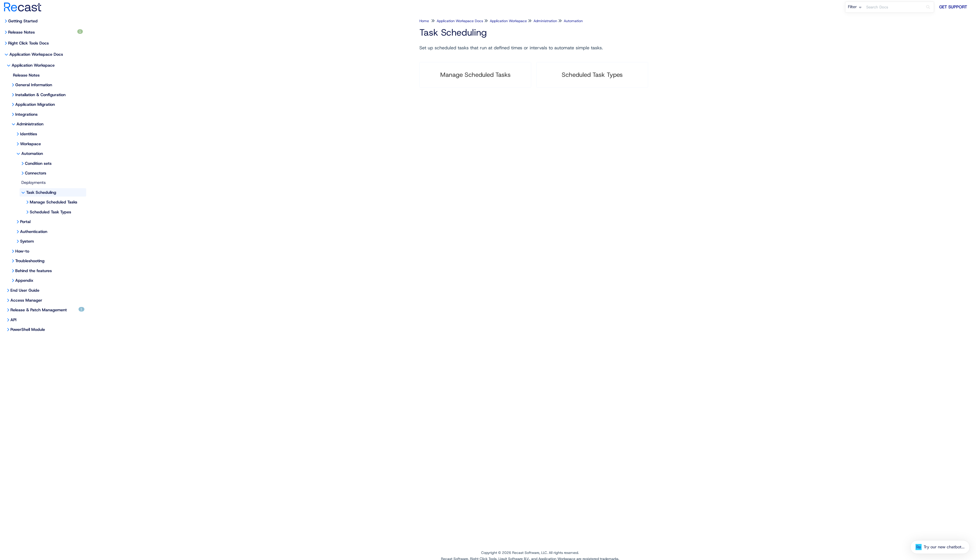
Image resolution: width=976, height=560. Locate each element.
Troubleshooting (29, 260)
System (27, 241)
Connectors (35, 173)
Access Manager (26, 300)
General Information (33, 84)
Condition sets (38, 163)
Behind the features (33, 270)
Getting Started (23, 21)
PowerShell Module (27, 329)
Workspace (30, 143)
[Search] (928, 7)
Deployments (33, 182)
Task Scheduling (41, 192)
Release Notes (44, 32)
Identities (28, 134)
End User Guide (24, 290)
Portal (25, 221)
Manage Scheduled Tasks (53, 202)
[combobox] (893, 7)
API (13, 319)
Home (424, 21)
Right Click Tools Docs (28, 43)
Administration (30, 124)
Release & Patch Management (46, 310)
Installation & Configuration (40, 94)
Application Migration (35, 104)
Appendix (24, 280)
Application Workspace (33, 65)
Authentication (33, 231)
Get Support (953, 7)
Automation (32, 153)
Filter (853, 6)
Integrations (26, 114)
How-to (22, 251)
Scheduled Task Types (50, 212)
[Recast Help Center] (24, 4)
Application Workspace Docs (36, 54)
